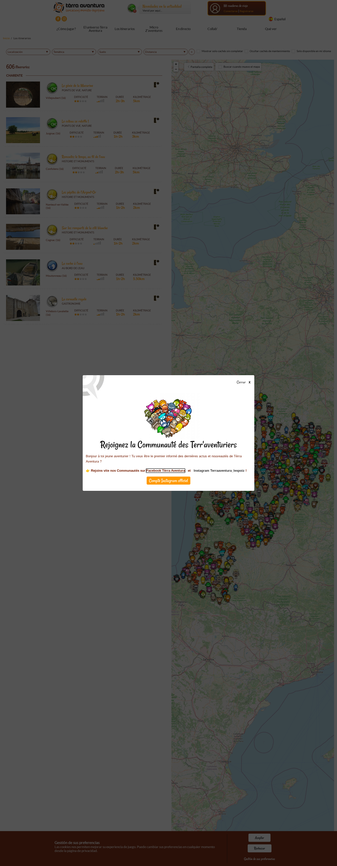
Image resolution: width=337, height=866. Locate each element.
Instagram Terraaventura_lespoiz (219, 470)
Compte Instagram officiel (168, 481)
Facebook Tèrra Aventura (165, 470)
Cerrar (241, 382)
